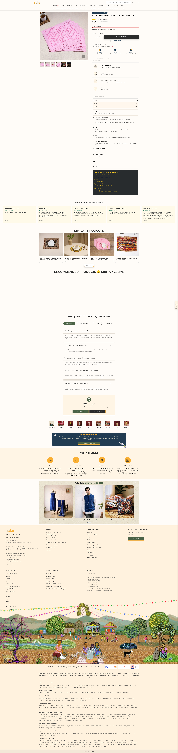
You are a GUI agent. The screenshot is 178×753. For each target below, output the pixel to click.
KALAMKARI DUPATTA (107, 733)
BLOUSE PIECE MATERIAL (99, 746)
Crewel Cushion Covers (119, 520)
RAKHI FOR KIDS (130, 685)
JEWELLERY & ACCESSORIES (73, 9)
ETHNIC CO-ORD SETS (112, 740)
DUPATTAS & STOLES (118, 5)
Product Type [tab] (84, 323)
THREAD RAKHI (111, 685)
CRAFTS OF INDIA (119, 9)
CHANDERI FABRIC (116, 705)
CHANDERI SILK (107, 698)
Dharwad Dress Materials (58, 520)
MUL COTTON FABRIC (102, 705)
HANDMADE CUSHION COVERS (83, 742)
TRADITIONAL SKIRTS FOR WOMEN (58, 746)
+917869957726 (100, 181)
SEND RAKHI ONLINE (59, 685)
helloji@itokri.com (101, 190)
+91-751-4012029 (108, 185)
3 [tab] (89, 522)
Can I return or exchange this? (76, 345)
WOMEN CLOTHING (86, 5)
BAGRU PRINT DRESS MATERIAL (117, 715)
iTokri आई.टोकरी (52, 666)
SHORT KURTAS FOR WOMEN (121, 692)
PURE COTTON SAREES (97, 726)
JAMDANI (82, 698)
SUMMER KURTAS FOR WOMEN (101, 692)
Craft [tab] (97, 323)
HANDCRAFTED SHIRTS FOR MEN (105, 742)
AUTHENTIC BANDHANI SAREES (79, 726)
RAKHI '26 (101, 9)
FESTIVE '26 (109, 9)
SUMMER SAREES (57, 692)
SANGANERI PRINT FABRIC (90, 707)
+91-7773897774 (100, 185)
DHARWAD (90, 698)
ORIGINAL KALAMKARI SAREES (116, 726)
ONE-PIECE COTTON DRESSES (80, 746)
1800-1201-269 (91, 581)
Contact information (72, 668)
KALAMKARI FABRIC (74, 707)
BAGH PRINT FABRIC (72, 705)
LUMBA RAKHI (43, 687)
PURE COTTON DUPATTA (91, 733)
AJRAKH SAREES (62, 726)
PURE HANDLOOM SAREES (47, 726)
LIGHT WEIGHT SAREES (71, 692)
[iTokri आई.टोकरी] (37, 2)
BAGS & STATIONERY (90, 9)
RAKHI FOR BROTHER (85, 687)
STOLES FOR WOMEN (62, 733)
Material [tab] (109, 323)
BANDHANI (57, 698)
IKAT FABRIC (63, 707)
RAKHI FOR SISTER (71, 687)
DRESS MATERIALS (73, 5)
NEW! (55, 5)
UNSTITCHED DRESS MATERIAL (49, 715)
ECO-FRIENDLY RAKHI (98, 685)
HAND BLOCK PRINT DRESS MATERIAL (118, 716)
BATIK (124, 698)
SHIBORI (130, 698)
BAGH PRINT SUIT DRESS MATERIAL (95, 715)
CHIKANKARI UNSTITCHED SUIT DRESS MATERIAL (54, 718)
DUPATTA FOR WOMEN (46, 733)
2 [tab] (88, 522)
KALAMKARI (43, 698)
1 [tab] (87, 522)
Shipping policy (94, 666)
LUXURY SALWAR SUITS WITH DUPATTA (51, 740)
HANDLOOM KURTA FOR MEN (126, 742)
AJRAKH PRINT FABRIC (57, 705)
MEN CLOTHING (99, 5)
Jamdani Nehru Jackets (89, 520)
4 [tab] (90, 522)
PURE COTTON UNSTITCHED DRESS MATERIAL (69, 720)
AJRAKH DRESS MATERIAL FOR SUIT (71, 715)
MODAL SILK (118, 698)
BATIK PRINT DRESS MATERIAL (95, 716)
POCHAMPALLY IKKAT (72, 700)
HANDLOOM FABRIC (51, 707)
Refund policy (62, 666)
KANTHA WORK (44, 700)
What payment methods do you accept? (80, 358)
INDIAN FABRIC (44, 705)
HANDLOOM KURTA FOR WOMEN (93, 740)
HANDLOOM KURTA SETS (73, 740)
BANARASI (83, 700)
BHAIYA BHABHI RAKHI (56, 687)
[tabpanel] (58, 503)
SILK (62, 700)
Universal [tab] (69, 323)
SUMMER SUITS (84, 692)
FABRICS (62, 5)
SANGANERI (74, 698)
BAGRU (52, 700)
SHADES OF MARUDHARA (104, 58)
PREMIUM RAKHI (84, 685)
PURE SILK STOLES (54, 735)
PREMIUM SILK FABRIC (107, 707)
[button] (141, 2)
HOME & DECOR (58, 9)
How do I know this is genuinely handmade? (81, 371)
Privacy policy (72, 666)
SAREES (107, 5)
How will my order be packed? (76, 383)
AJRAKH (50, 698)
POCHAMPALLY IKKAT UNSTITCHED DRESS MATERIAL (88, 718)
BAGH (58, 700)
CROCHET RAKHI (72, 685)
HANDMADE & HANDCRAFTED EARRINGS (81, 744)
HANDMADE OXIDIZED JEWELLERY (106, 744)
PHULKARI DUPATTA (76, 733)
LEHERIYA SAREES (55, 728)
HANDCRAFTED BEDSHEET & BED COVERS (58, 742)
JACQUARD (66, 698)
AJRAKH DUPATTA (121, 733)
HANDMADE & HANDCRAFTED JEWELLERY (53, 744)
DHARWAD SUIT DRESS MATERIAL (74, 716)
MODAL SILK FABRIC (121, 707)
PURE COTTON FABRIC (87, 705)
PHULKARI (98, 698)
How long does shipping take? (76, 331)
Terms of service (83, 666)
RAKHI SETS (120, 685)
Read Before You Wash (89, 443)
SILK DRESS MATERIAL (114, 718)
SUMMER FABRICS (45, 692)
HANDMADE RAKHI (45, 685)
